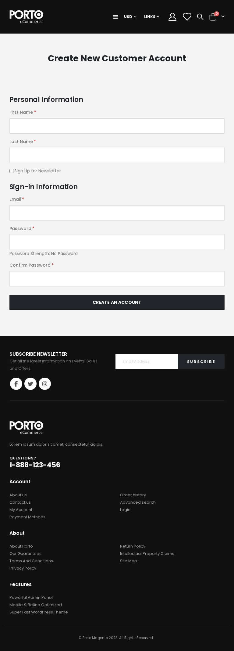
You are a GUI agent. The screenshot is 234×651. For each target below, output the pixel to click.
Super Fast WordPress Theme (38, 612)
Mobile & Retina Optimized (35, 605)
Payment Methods (27, 517)
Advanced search (138, 502)
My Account (20, 510)
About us (18, 495)
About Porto (21, 546)
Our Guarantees (25, 553)
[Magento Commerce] (26, 16)
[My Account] (172, 17)
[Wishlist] (186, 17)
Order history (133, 495)
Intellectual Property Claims (147, 553)
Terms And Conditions (31, 561)
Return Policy (132, 546)
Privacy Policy (22, 568)
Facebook (16, 384)
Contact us (20, 502)
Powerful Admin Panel (31, 597)
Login (125, 510)
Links (149, 16)
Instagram (45, 384)
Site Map (128, 561)
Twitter (30, 384)
